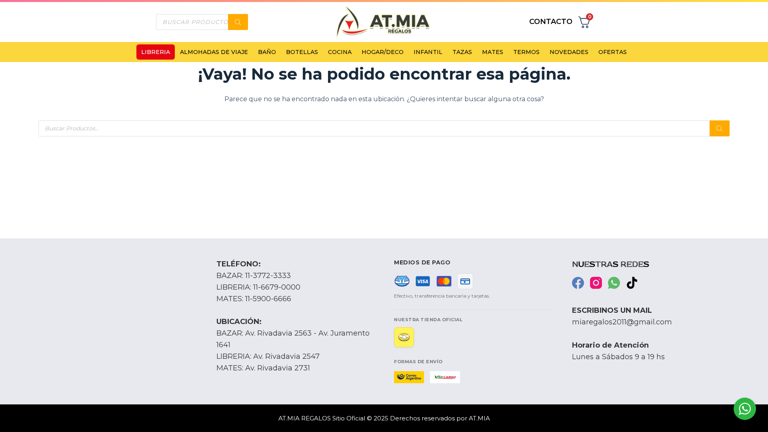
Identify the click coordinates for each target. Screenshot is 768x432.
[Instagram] (596, 283)
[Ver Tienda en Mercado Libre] (404, 337)
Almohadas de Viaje (214, 52)
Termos (526, 52)
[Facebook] (578, 283)
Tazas (462, 52)
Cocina (340, 52)
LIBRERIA (155, 52)
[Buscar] (238, 22)
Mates (492, 52)
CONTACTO (550, 21)
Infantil (428, 52)
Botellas (302, 52)
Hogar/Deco (383, 52)
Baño (267, 52)
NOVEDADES (569, 52)
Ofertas (612, 52)
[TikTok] (632, 283)
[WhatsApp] (614, 283)
